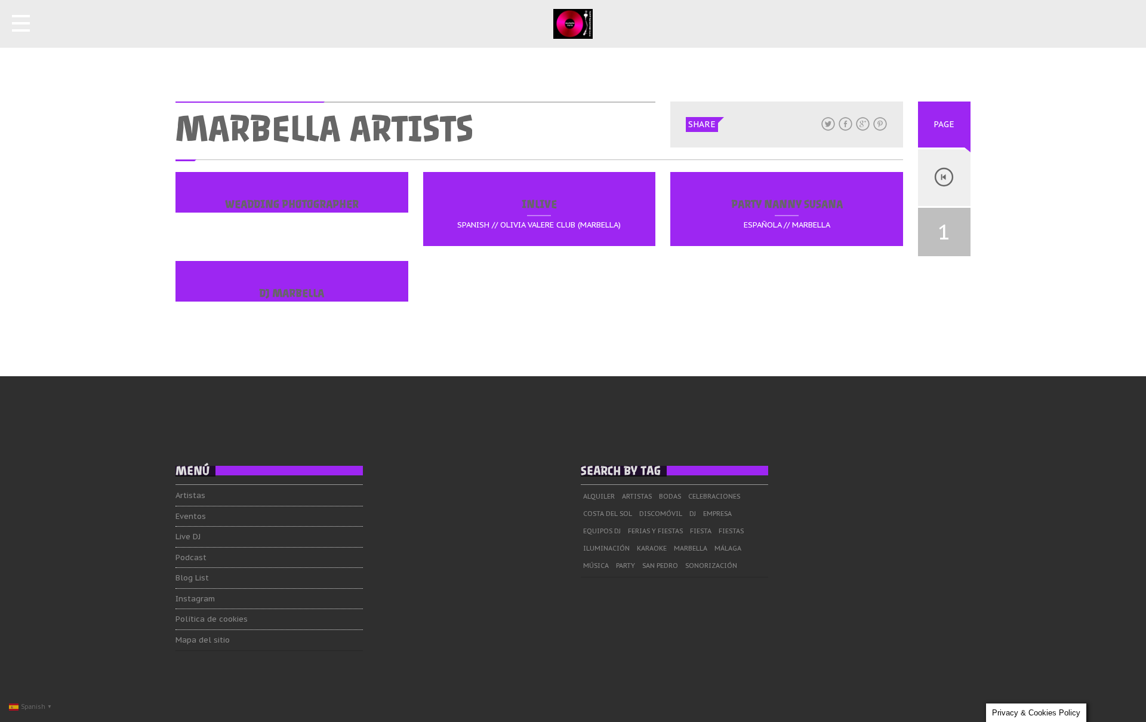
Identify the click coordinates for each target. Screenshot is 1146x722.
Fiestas (731, 531)
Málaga (727, 548)
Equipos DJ (602, 531)
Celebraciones (714, 496)
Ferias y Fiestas (655, 531)
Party (625, 565)
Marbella (690, 548)
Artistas (190, 495)
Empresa (717, 513)
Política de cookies (211, 619)
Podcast (191, 557)
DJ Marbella (291, 293)
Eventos (190, 516)
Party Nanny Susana (787, 204)
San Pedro (660, 565)
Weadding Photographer (292, 204)
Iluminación (606, 548)
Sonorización (711, 565)
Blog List (192, 578)
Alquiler (599, 496)
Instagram (195, 599)
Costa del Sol (607, 513)
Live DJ (188, 536)
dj (692, 513)
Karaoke (652, 548)
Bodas (670, 496)
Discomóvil (660, 513)
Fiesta (700, 531)
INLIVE (539, 204)
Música (596, 565)
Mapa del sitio (202, 640)
